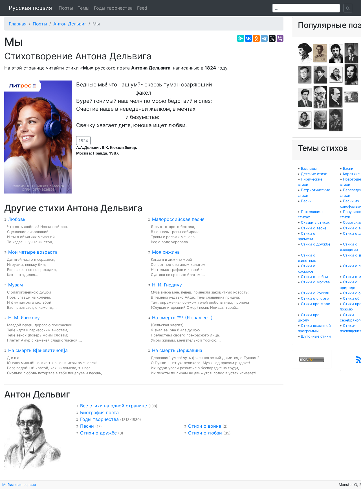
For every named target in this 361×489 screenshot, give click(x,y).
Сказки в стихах (315, 222)
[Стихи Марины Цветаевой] (336, 120)
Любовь (16, 219)
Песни (87, 426)
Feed (142, 8)
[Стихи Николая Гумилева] (351, 53)
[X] (272, 38)
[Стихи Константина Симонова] (320, 120)
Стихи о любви (205, 433)
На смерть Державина (177, 350)
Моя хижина (166, 252)
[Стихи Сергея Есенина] (320, 74)
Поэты (66, 8)
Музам (15, 285)
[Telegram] (264, 38)
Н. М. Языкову (24, 317)
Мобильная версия (19, 485)
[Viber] (280, 38)
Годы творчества (113, 8)
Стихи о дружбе (98, 433)
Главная (18, 24)
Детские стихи (314, 174)
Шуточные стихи (316, 336)
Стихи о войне (204, 426)
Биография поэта (99, 412)
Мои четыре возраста (33, 252)
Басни (348, 168)
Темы (83, 8)
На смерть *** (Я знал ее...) (182, 317)
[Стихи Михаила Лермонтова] (351, 74)
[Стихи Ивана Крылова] (336, 74)
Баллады (309, 168)
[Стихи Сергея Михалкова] (320, 97)
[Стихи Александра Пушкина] (305, 120)
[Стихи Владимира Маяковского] (305, 97)
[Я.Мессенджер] (240, 38)
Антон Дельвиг (69, 24)
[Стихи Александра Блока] (320, 53)
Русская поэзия (30, 8)
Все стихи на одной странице (113, 405)
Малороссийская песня (178, 219)
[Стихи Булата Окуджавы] (351, 97)
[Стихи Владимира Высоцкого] (336, 53)
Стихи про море (315, 304)
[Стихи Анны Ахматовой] (305, 53)
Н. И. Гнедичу (167, 285)
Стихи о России (315, 293)
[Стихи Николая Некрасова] (336, 97)
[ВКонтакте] (248, 38)
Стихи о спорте (315, 298)
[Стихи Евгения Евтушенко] (305, 74)
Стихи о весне (313, 228)
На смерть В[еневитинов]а (38, 350)
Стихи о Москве (315, 282)
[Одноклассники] (256, 38)
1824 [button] (83, 140)
